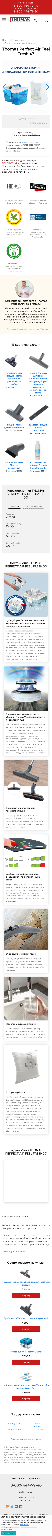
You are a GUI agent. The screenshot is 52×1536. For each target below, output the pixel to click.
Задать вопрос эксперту (38, 1426)
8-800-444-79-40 (26, 5)
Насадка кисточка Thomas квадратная (14, 465)
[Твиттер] (12, 1507)
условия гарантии (30, 142)
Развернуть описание (13, 1251)
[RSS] (7, 1507)
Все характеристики (33, 506)
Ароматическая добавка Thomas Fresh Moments (38, 465)
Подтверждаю (8, 1533)
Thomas (6, 40)
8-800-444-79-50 (26, 11)
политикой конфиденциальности (15, 1526)
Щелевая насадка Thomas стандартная (38, 428)
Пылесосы (18, 40)
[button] (4, 87)
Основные (14, 506)
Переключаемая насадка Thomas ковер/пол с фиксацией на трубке (14, 379)
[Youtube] (20, 1507)
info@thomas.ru (26, 1492)
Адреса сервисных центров (26, 1439)
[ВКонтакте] (16, 1507)
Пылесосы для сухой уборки (20, 43)
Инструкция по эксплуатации (14, 1426)
